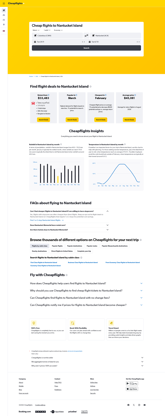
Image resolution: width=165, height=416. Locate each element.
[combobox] (36, 30)
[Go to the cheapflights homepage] (16, 3)
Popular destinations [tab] (74, 246)
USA (36, 76)
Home (31, 76)
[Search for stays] (4, 15)
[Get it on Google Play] (132, 383)
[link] (43, 119)
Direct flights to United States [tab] (62, 251)
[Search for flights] (4, 10)
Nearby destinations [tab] (39, 251)
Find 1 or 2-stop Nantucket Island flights (45, 220)
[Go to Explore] (4, 24)
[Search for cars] (4, 20)
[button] (3, 3)
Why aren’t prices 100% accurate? (44, 366)
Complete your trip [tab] (84, 251)
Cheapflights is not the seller (42, 358)
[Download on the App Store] (132, 389)
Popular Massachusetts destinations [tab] (115, 246)
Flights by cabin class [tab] (39, 246)
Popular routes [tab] (92, 246)
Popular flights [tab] (57, 246)
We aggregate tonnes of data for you (45, 362)
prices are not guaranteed (75, 351)
